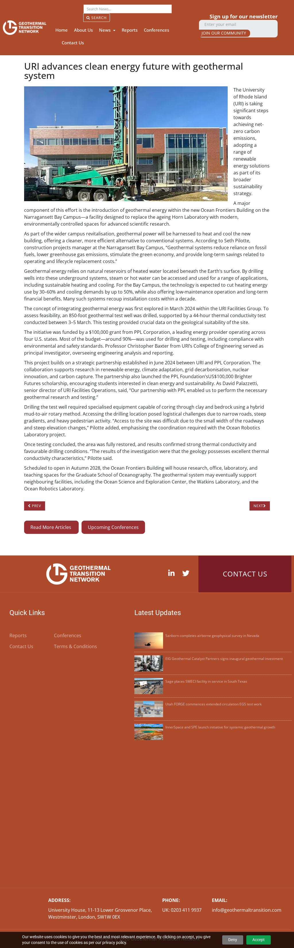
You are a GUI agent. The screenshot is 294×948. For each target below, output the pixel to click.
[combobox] (128, 9)
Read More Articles (51, 527)
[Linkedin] (172, 574)
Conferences (156, 30)
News (105, 30)
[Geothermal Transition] (24, 27)
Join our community (224, 33)
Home (61, 30)
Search (98, 17)
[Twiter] (187, 574)
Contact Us (73, 42)
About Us (83, 30)
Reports (130, 30)
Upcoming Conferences (113, 527)
